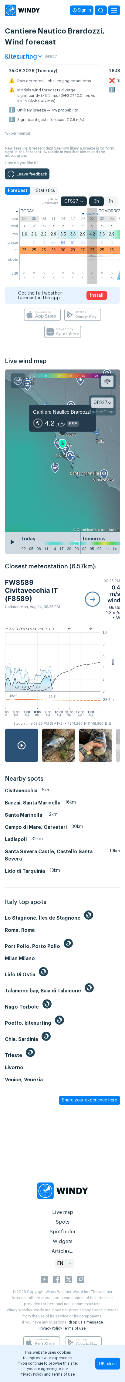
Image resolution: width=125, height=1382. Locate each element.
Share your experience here (89, 1100)
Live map (62, 1212)
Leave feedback (31, 173)
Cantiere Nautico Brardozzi (62, 411)
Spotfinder (62, 1231)
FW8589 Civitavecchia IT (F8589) (31, 590)
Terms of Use (63, 1374)
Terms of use (74, 1328)
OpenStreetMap (88, 529)
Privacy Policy (50, 1328)
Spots (62, 1222)
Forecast (17, 191)
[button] (102, 599)
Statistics (45, 191)
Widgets (63, 1241)
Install (96, 295)
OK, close (108, 1363)
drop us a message (86, 1322)
